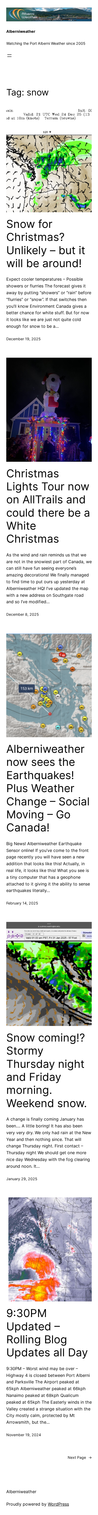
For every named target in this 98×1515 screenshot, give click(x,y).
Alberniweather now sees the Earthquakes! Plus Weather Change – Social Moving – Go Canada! (48, 788)
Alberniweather (20, 31)
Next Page (80, 1457)
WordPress (58, 1504)
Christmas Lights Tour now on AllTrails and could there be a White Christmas (48, 506)
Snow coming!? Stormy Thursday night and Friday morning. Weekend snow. (46, 1070)
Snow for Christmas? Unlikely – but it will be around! (45, 243)
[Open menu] (9, 56)
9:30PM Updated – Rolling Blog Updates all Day (47, 1333)
